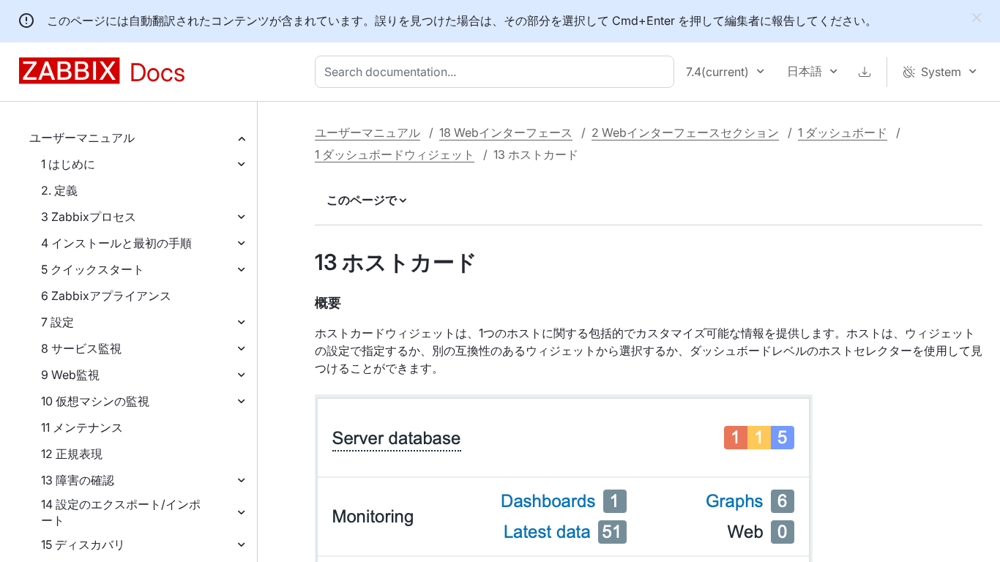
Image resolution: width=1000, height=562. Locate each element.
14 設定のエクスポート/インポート (121, 512)
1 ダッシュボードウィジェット (394, 154)
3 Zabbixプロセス (88, 216)
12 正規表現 (71, 453)
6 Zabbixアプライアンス (106, 295)
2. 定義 (59, 190)
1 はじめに (68, 164)
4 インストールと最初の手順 (116, 243)
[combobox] (497, 72)
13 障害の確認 (77, 480)
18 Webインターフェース (505, 132)
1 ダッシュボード (842, 132)
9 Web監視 (70, 374)
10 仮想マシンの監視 (95, 401)
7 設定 (57, 322)
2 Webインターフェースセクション (685, 132)
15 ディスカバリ (83, 544)
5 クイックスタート (92, 269)
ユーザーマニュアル (82, 137)
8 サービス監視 (81, 348)
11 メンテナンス (82, 427)
